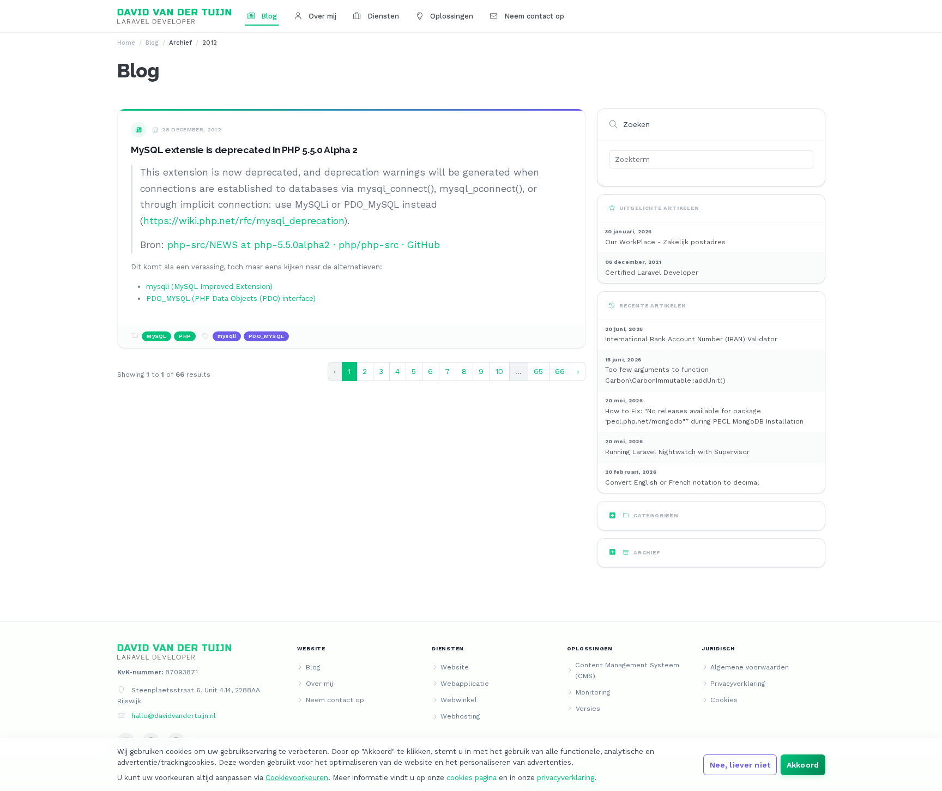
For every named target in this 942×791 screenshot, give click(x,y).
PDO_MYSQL (266, 336)
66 (560, 371)
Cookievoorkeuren (296, 778)
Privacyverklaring (737, 683)
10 (499, 371)
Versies (588, 708)
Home (126, 42)
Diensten (382, 16)
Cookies (724, 700)
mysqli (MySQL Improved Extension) (209, 286)
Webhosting (460, 716)
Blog (268, 16)
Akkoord (803, 764)
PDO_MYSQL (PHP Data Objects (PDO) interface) (231, 298)
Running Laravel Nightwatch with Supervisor (677, 452)
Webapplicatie (464, 683)
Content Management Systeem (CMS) (627, 670)
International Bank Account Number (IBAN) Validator (691, 339)
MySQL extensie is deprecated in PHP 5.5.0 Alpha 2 (244, 149)
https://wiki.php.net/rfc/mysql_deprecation (243, 220)
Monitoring (593, 692)
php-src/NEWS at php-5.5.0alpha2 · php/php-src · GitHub (303, 244)
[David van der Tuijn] (174, 16)
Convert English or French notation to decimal (682, 482)
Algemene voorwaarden (749, 667)
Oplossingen (450, 16)
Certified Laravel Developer (651, 272)
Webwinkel (458, 700)
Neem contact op (533, 16)
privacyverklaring (565, 778)
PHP (185, 336)
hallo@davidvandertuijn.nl (173, 716)
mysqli (227, 336)
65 (538, 371)
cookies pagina (471, 778)
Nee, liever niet (740, 764)
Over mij (321, 16)
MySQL (156, 336)
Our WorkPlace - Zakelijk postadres (665, 242)
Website (454, 667)
